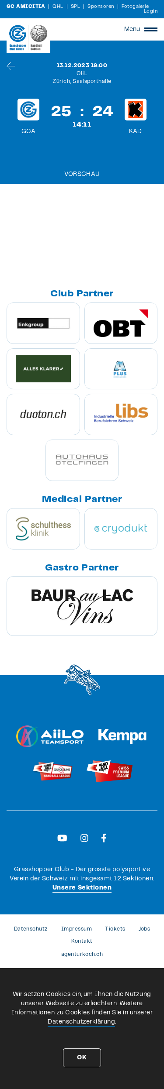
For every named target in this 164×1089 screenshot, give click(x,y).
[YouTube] (62, 838)
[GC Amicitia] (28, 37)
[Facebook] (104, 838)
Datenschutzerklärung (81, 1022)
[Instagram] (84, 838)
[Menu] (151, 29)
